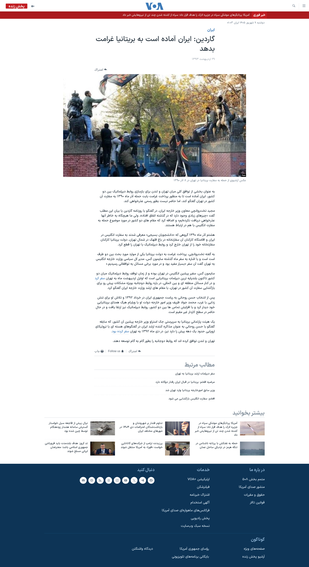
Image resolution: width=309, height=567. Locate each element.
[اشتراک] (83, 480)
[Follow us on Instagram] (117, 480)
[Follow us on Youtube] (125, 480)
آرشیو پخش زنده (253, 556)
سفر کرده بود (120, 331)
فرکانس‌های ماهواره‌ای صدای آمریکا (186, 510)
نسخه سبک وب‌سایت (195, 526)
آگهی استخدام (200, 502)
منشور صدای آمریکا (252, 487)
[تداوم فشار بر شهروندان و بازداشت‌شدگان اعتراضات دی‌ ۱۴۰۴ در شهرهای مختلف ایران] (177, 428)
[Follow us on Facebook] (151, 480)
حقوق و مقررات (254, 494)
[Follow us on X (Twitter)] (134, 480)
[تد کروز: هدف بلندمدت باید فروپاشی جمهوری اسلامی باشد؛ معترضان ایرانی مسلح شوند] (102, 449)
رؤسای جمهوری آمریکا (194, 548)
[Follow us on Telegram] (142, 480)
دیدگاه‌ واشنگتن (142, 548)
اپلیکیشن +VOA (199, 479)
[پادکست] (91, 480)
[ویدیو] (32, 6)
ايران (211, 30)
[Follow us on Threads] (108, 480)
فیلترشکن (203, 487)
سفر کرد (100, 278)
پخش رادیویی (200, 518)
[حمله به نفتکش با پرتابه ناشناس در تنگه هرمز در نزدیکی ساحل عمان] (252, 449)
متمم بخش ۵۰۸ (253, 479)
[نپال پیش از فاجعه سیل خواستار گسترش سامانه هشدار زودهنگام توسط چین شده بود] (102, 428)
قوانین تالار (257, 502)
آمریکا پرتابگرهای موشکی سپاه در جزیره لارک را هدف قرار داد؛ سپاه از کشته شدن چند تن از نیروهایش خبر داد (186, 15)
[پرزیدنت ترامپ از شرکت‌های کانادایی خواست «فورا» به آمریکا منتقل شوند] (177, 449)
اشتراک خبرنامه (200, 494)
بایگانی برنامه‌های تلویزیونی (190, 556)
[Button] (100, 69)
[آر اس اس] (100, 480)
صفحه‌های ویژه (254, 548)
